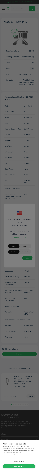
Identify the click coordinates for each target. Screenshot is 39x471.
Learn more (18, 455)
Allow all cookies (19, 466)
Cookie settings (19, 461)
